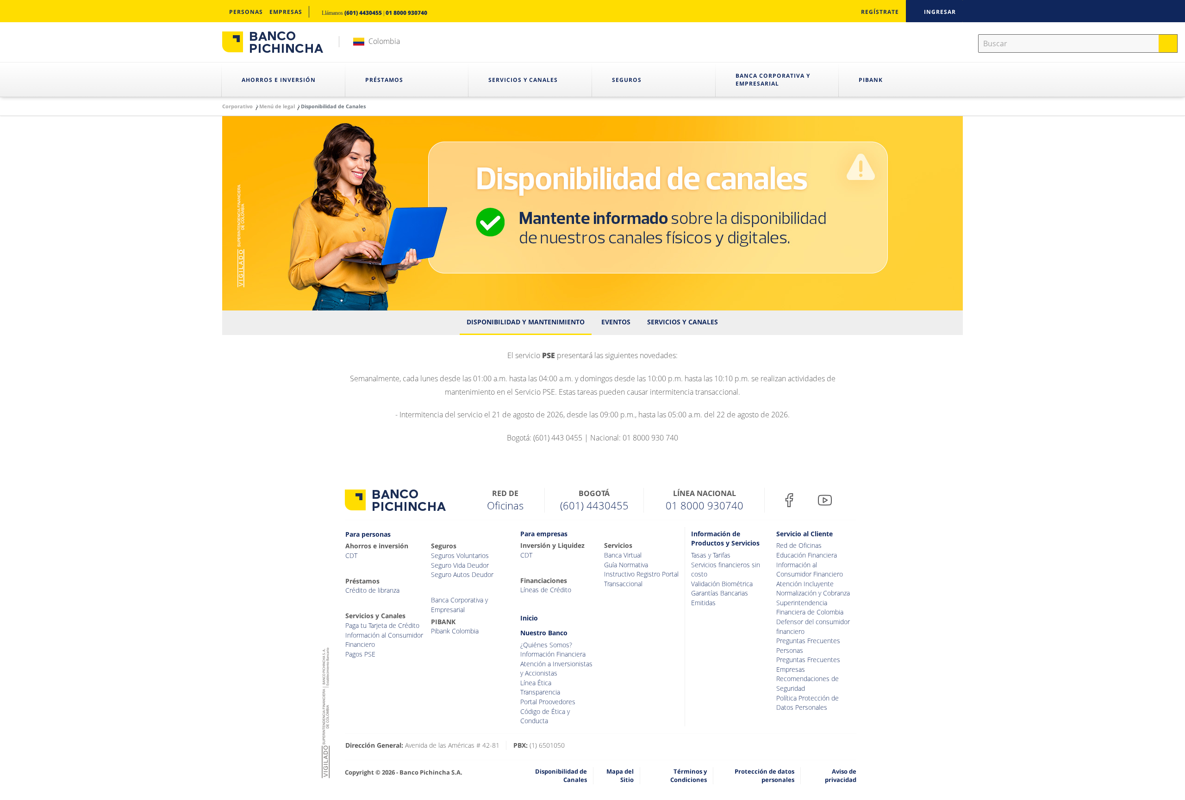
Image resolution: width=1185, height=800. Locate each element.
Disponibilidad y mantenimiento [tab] (526, 321)
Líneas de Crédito (545, 589)
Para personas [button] (368, 534)
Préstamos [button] (384, 80)
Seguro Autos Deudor (462, 574)
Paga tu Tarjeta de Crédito (382, 625)
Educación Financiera (806, 555)
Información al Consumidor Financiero (384, 640)
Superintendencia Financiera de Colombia (809, 607)
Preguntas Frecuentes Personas (808, 645)
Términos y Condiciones (688, 775)
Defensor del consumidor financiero (813, 626)
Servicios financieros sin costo (725, 569)
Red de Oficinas (799, 545)
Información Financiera (553, 654)
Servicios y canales (682, 321)
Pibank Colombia (455, 630)
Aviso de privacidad (840, 775)
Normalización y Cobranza (813, 593)
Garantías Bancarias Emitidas (719, 598)
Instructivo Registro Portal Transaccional (641, 579)
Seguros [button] (627, 80)
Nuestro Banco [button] (544, 632)
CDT (351, 555)
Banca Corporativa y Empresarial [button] (773, 79)
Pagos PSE (360, 654)
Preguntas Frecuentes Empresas (808, 664)
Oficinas (505, 505)
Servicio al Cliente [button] (804, 533)
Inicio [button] (529, 618)
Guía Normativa (626, 564)
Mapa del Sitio (620, 775)
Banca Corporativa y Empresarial (459, 604)
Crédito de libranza (372, 590)
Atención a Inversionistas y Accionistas (556, 668)
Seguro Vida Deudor (460, 565)
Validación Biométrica (722, 583)
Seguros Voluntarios (460, 555)
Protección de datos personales (764, 775)
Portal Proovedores (547, 701)
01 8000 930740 (406, 13)
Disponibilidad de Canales (561, 775)
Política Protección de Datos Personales (807, 703)
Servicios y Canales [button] (523, 80)
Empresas (285, 12)
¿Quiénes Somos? (546, 644)
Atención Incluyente (805, 583)
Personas (246, 12)
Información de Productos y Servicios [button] (725, 538)
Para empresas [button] (544, 533)
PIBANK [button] (871, 80)
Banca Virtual (623, 555)
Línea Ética (535, 682)
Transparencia (540, 692)
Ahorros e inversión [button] (279, 80)
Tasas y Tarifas (710, 555)
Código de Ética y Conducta (545, 716)
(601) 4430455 (363, 13)
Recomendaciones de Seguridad (807, 683)
